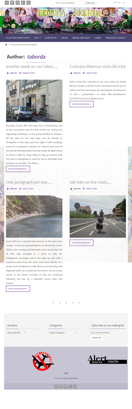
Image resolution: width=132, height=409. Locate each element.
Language (116, 2)
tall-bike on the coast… (90, 181)
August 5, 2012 (28, 72)
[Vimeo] (60, 385)
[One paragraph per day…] (34, 215)
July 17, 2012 (91, 187)
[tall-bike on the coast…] (98, 215)
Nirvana (65, 377)
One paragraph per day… (29, 181)
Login (66, 371)
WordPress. (74, 377)
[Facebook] (56, 385)
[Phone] (70, 385)
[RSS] (74, 385)
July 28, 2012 (91, 72)
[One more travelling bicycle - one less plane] (43, 368)
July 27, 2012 (28, 187)
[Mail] (65, 385)
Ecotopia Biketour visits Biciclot (98, 66)
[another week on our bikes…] (34, 100)
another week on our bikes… (31, 66)
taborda (36, 56)
